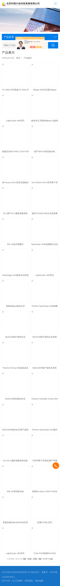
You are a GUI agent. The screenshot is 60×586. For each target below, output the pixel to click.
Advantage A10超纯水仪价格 (15, 275)
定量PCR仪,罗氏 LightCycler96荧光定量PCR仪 (44, 523)
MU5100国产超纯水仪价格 (45, 337)
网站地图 (39, 581)
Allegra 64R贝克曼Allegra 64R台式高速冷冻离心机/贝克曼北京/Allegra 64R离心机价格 (44, 90)
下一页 (35, 558)
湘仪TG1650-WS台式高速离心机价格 (45, 214)
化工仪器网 (17, 581)
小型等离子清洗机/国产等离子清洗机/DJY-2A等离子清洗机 (45, 461)
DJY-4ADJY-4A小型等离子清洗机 (45, 183)
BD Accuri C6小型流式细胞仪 (15, 182)
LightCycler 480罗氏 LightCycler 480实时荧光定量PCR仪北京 (44, 276)
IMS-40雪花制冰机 (15, 491)
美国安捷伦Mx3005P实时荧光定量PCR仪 (15, 523)
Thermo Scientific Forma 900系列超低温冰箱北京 (44, 399)
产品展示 (28, 58)
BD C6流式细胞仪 (15, 244)
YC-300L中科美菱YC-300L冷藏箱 (15, 90)
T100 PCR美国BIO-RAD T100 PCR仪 (45, 554)
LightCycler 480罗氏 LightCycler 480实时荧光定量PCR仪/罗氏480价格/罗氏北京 (15, 554)
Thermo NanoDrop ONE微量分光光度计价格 (45, 307)
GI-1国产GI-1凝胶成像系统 (15, 213)
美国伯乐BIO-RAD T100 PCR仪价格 (15, 152)
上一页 (29, 558)
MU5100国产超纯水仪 (15, 337)
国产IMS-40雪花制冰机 (44, 151)
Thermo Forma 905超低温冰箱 (15, 368)
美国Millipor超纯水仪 (15, 306)
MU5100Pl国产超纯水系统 (45, 368)
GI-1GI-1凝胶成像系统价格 (15, 460)
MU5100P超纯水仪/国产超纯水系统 (15, 430)
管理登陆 (29, 581)
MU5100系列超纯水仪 (15, 399)
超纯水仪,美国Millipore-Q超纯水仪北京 (44, 121)
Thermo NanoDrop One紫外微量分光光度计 (45, 430)
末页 (40, 558)
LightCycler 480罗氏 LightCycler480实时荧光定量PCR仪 (15, 121)
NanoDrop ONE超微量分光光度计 (44, 245)
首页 (18, 58)
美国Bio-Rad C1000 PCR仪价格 (44, 492)
